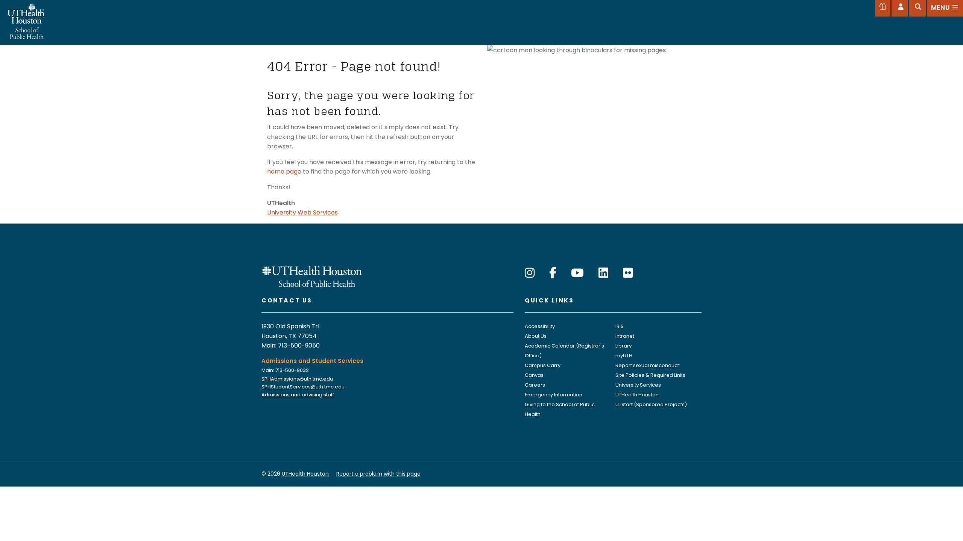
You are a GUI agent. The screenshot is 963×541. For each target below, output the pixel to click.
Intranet (624, 336)
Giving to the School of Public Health (560, 409)
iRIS (619, 326)
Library (623, 345)
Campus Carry (542, 365)
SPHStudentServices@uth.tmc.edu (303, 386)
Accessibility (540, 326)
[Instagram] (530, 273)
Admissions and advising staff (297, 394)
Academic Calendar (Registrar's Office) (564, 350)
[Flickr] (628, 273)
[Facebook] (552, 273)
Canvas (534, 375)
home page (284, 171)
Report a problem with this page (378, 474)
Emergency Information (553, 394)
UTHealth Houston (637, 394)
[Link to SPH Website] (312, 275)
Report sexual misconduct (647, 365)
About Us (536, 336)
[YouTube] (577, 273)
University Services (638, 384)
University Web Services (302, 212)
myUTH (623, 355)
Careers (535, 384)
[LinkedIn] (603, 273)
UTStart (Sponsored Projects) (651, 404)
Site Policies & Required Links (650, 375)
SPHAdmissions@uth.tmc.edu (297, 378)
